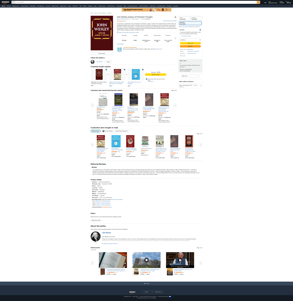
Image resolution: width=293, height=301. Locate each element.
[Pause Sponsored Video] (125, 263)
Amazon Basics (24, 6)
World (99, 13)
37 (133, 151)
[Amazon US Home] (132, 292)
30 (177, 153)
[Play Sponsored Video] (146, 260)
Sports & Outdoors (143, 6)
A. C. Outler (132, 19)
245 (104, 153)
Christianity (109, 13)
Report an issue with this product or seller (129, 32)
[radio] (184, 18)
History (95, 13)
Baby (125, 6)
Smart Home (153, 6)
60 (148, 150)
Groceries (48, 6)
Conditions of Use (127, 296)
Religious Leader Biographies (103, 203)
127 (163, 153)
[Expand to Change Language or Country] (150, 292)
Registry (90, 6)
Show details (150, 81)
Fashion (85, 6)
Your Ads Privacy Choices (163, 296)
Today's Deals (63, 6)
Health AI (9, 6)
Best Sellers (33, 6)
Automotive (119, 6)
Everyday (175, 6)
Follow (108, 61)
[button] (3, 6)
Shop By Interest (161, 6)
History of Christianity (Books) (103, 205)
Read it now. (159, 49)
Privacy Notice (135, 296)
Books (69, 6)
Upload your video (96, 220)
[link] (117, 74)
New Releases (40, 6)
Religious (104, 13)
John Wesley (121, 19)
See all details (120, 44)
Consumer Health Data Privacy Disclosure (148, 296)
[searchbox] (136, 2)
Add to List (184, 76)
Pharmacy (169, 6)
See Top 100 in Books (117, 199)
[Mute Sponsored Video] (125, 266)
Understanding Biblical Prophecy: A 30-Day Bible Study (183, 270)
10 (192, 153)
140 (119, 151)
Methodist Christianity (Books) (103, 201)
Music (95, 6)
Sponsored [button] (93, 249)
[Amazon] (5, 2)
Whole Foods (55, 6)
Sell (80, 6)
